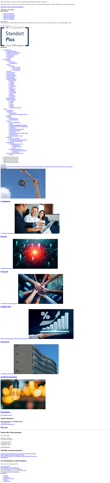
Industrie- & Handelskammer (13, 52)
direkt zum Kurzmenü (9, 13)
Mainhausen (12, 88)
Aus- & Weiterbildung (15, 122)
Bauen (11, 123)
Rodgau (11, 94)
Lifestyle (12, 102)
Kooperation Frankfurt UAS (16, 149)
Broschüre (9, 71)
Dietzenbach (12, 80)
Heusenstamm (13, 86)
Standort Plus (7, 59)
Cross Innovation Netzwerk (16, 143)
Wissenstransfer (10, 142)
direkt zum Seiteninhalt (9, 19)
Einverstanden (11, 9)
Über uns (4, 427)
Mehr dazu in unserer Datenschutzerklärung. (12, 7)
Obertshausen (13, 92)
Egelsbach (12, 83)
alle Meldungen (4, 457)
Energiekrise (12, 127)
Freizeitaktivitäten (11, 78)
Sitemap (5, 479)
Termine (8, 64)
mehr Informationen (5, 447)
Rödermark (12, 95)
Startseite (6, 475)
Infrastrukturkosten (14, 119)
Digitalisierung (10, 110)
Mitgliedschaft (16, 145)
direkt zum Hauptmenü (9, 16)
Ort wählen (3, 165)
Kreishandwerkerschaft (12, 54)
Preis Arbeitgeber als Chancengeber (15, 153)
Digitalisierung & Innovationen (17, 129)
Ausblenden (3, 9)
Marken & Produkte (11, 99)
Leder (11, 103)
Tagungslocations (11, 76)
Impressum (6, 477)
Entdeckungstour (11, 98)
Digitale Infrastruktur (11, 75)
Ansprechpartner (7, 50)
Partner (14, 148)
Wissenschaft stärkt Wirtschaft (20, 150)
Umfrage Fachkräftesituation (16, 141)
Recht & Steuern (13, 134)
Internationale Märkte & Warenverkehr (19, 133)
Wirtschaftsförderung (11, 51)
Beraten (8, 121)
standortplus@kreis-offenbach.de (12, 471)
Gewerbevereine (10, 55)
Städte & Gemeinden (11, 79)
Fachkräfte (9, 137)
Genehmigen (10, 111)
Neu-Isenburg (13, 91)
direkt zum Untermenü (9, 17)
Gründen (9, 115)
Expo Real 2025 (13, 63)
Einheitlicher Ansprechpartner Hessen (18, 114)
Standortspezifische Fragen (16, 135)
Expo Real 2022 (16, 70)
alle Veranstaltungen (5, 466)
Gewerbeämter (10, 56)
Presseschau (12, 62)
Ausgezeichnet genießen (15, 107)
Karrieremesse (16, 152)
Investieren (9, 117)
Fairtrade (12, 106)
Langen (11, 87)
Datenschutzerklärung (9, 478)
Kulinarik (12, 101)
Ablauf (11, 154)
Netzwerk (9, 58)
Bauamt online (13, 113)
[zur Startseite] (15, 46)
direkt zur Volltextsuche (9, 15)
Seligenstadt (12, 96)
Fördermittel (12, 131)
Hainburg (12, 84)
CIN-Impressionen (17, 146)
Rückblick (12, 66)
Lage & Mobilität (11, 72)
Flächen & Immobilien (15, 130)
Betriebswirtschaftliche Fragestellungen (19, 126)
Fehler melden (7, 481)
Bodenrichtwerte (13, 118)
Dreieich (12, 82)
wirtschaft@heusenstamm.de (7, 424)
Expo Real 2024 (16, 67)
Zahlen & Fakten (11, 74)
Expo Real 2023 (16, 68)
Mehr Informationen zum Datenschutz (10, 24)
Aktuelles (9, 60)
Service (5, 109)
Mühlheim (12, 90)
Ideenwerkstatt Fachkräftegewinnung (18, 139)
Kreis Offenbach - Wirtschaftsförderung (10, 467)
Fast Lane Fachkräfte (15, 138)
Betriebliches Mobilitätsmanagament (18, 125)
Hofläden (12, 105)
